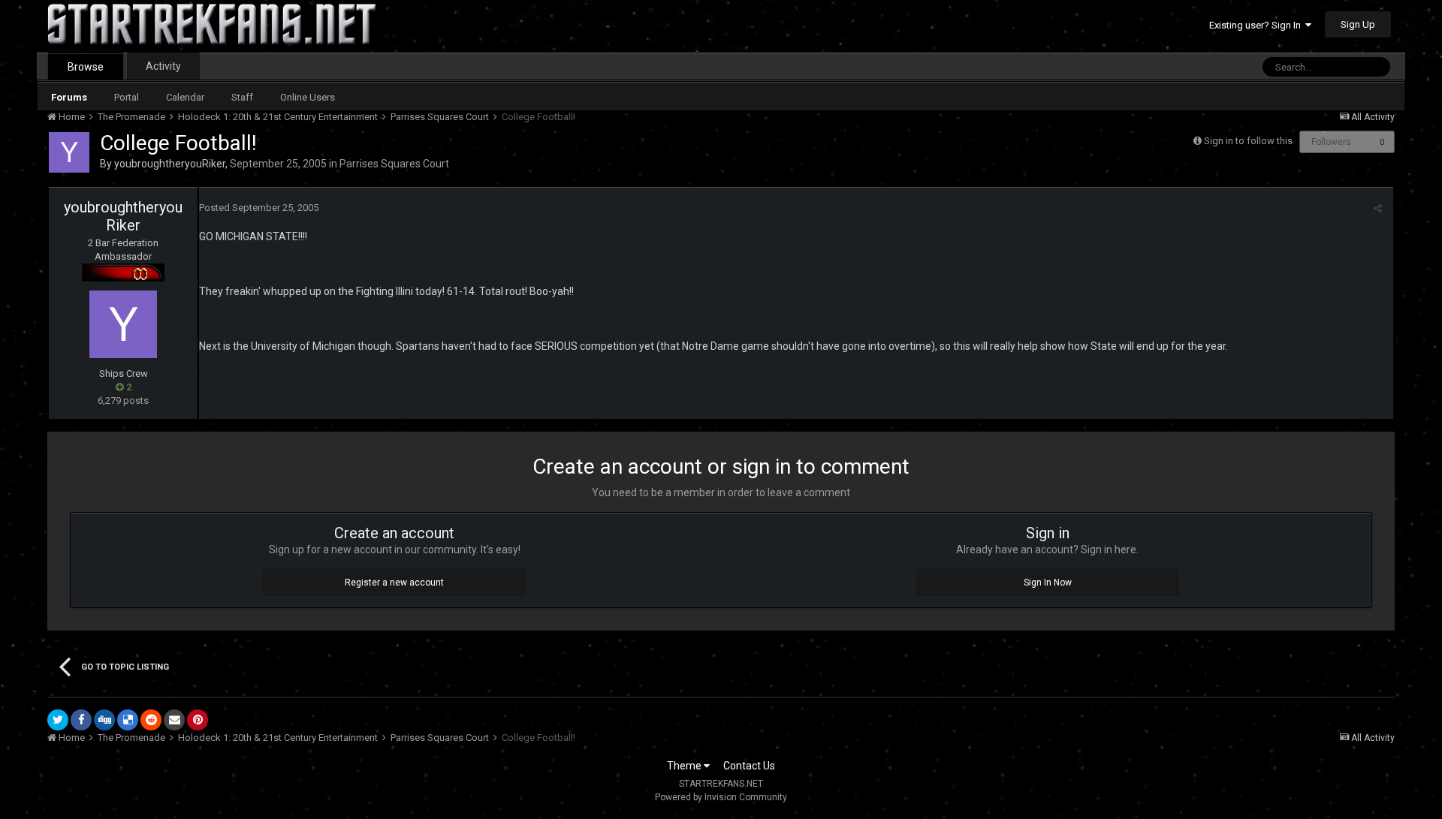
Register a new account (394, 582)
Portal (126, 97)
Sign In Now (1048, 582)
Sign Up (1358, 24)
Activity (163, 66)
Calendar (185, 97)
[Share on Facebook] (81, 719)
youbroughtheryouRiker (169, 164)
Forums (69, 97)
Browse (86, 67)
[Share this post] (1378, 208)
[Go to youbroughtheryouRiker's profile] (69, 152)
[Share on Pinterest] (197, 719)
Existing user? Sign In (1257, 25)
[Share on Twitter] (57, 719)
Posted (258, 207)
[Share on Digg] (104, 719)
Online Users (307, 97)
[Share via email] (174, 719)
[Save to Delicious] (127, 719)
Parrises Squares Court (394, 164)
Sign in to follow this (1248, 140)
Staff (242, 97)
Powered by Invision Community (721, 797)
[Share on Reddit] (150, 719)
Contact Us (749, 766)
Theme (685, 766)
